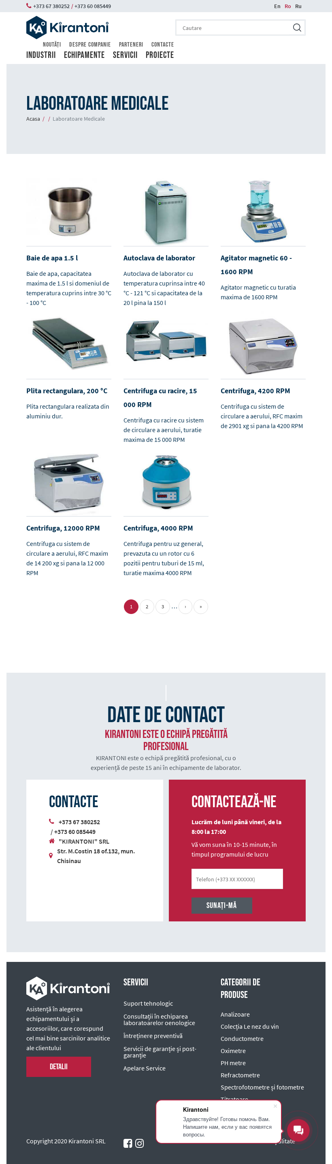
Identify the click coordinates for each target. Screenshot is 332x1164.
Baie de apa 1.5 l (52, 257)
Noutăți (52, 45)
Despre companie (90, 45)
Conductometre (242, 1038)
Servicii (125, 55)
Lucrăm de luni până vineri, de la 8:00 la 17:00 (236, 827)
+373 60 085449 (75, 831)
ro (288, 6)
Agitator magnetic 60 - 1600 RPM (256, 264)
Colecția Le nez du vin (250, 1026)
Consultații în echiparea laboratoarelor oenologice (159, 1019)
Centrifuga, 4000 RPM (158, 528)
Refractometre (240, 1075)
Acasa (33, 118)
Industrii (41, 55)
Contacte (162, 45)
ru (298, 6)
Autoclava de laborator (159, 257)
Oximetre (233, 1050)
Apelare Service (144, 1068)
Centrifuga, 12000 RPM (63, 528)
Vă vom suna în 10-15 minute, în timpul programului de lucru (234, 849)
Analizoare (235, 1014)
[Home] (67, 27)
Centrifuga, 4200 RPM (255, 390)
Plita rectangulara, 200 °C (66, 390)
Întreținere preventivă (153, 1036)
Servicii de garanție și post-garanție (159, 1052)
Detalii (59, 1067)
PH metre (233, 1063)
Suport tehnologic (148, 1003)
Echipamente (84, 55)
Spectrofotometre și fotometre (262, 1087)
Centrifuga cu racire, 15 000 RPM (160, 397)
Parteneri (131, 45)
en (277, 6)
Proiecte (160, 55)
